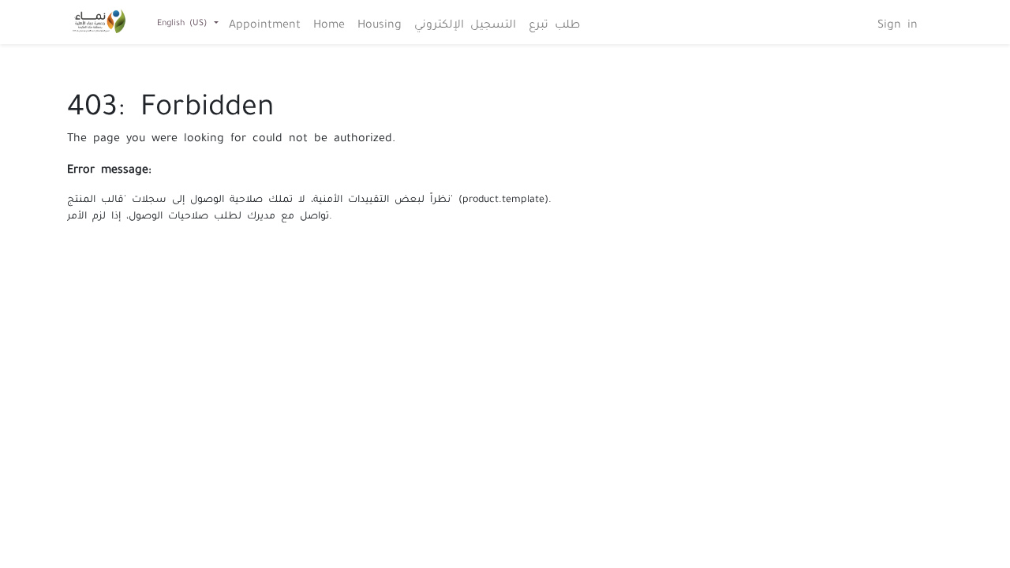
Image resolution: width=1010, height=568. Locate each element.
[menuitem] (265, 22)
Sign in (897, 22)
